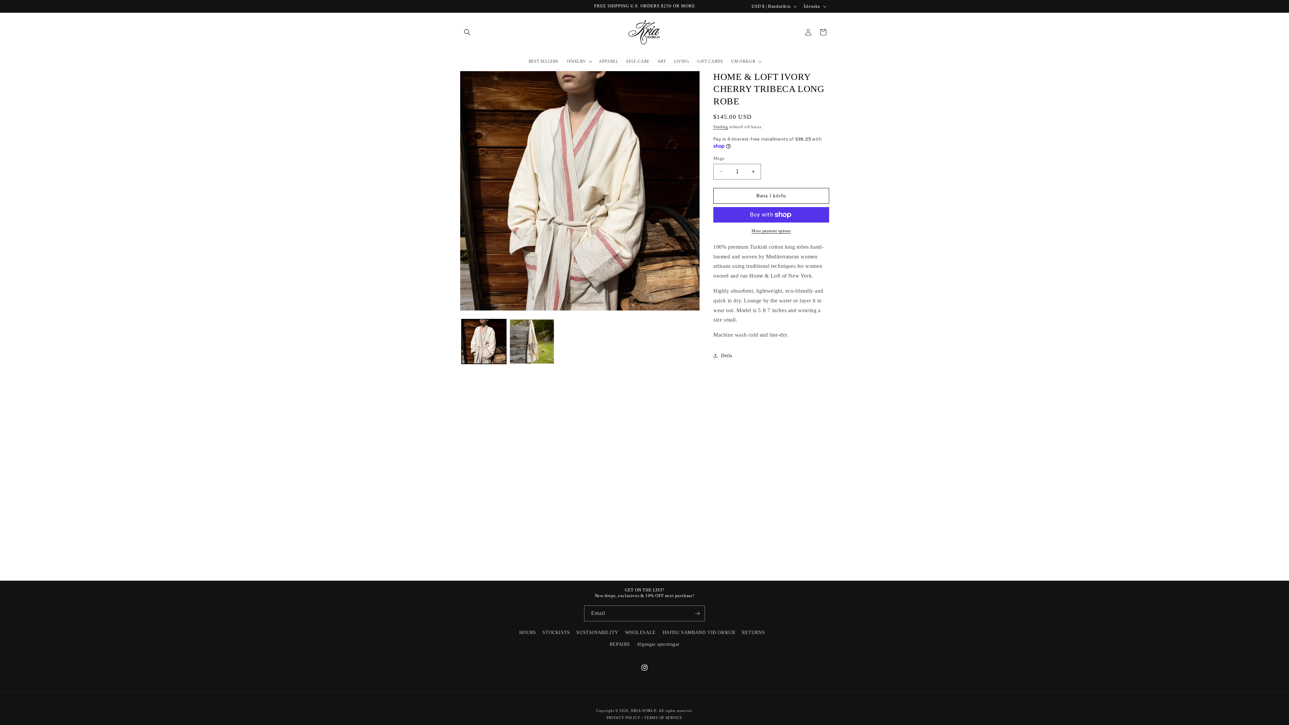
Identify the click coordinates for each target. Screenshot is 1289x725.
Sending (720, 127)
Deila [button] (726, 355)
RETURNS (753, 632)
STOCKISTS (556, 632)
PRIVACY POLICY (623, 718)
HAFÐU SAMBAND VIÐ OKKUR (699, 632)
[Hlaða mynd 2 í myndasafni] (532, 341)
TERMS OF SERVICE (663, 718)
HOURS (527, 632)
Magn (719, 158)
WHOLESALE (640, 632)
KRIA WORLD (644, 711)
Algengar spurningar (658, 644)
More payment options (771, 231)
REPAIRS (620, 644)
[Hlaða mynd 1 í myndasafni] (484, 341)
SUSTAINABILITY (597, 632)
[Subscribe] (697, 613)
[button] (467, 32)
